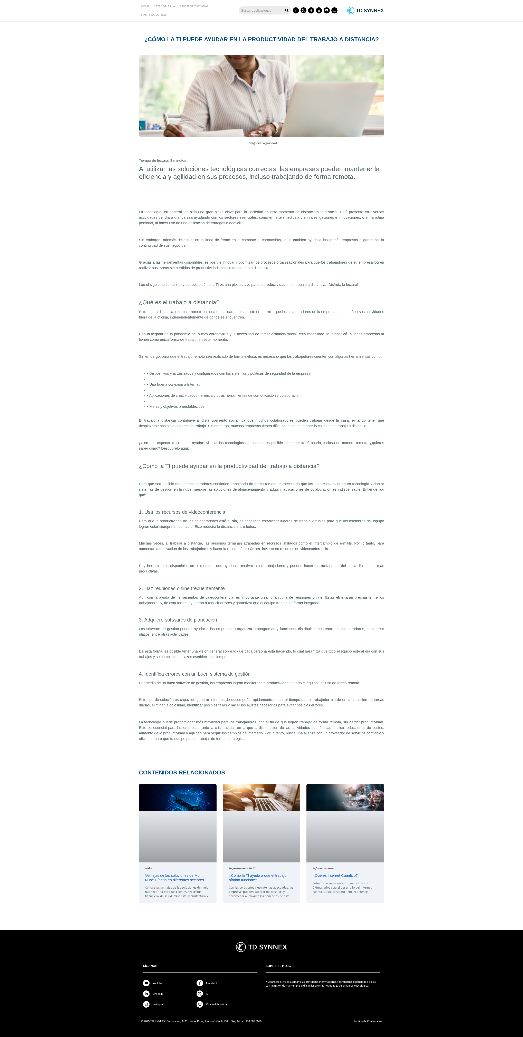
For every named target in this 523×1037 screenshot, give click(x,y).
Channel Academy (217, 1004)
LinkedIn (158, 993)
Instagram (158, 1004)
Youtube (157, 983)
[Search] (287, 10)
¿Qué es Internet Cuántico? (335, 875)
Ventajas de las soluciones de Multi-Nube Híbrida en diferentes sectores (174, 877)
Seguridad (269, 143)
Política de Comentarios (368, 1021)
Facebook (212, 983)
